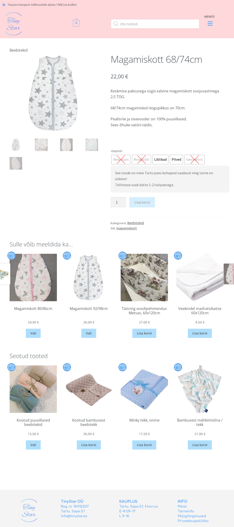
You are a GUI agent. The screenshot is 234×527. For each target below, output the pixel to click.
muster (116, 151)
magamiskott (126, 228)
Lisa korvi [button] (144, 333)
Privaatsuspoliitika (193, 520)
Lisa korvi (142, 202)
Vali (33, 333)
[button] (210, 24)
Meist (182, 506)
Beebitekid (19, 50)
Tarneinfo (186, 511)
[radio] (121, 159)
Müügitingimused (192, 515)
